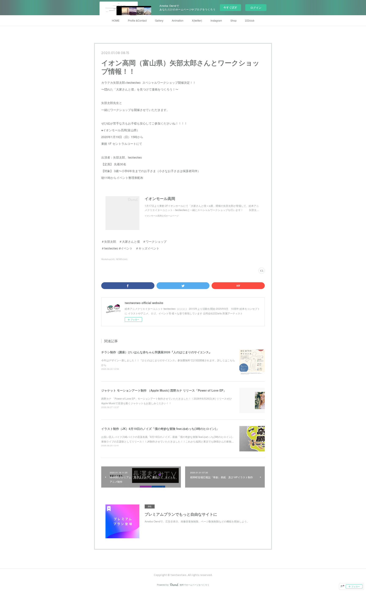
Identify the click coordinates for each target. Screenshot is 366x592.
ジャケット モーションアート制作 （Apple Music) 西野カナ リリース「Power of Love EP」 (163, 390)
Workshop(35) (108, 259)
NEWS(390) (122, 259)
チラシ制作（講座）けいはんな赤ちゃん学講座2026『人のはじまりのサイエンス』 (156, 352)
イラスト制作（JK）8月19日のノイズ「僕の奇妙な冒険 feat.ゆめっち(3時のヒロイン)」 (160, 428)
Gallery (159, 20)
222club (249, 20)
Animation (177, 20)
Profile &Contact (137, 20)
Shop (233, 20)
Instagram (216, 20)
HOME (115, 20)
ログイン (255, 7)
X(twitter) (197, 20)
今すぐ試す (230, 7)
